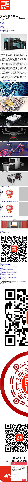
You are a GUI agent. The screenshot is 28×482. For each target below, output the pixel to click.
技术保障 (8, 274)
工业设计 (4, 272)
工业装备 (1, 269)
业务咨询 (1, 279)
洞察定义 (1, 272)
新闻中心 (4, 30)
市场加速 (11, 272)
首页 (1, 30)
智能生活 (11, 269)
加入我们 (4, 279)
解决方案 (1, 274)
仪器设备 (8, 269)
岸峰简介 (1, 277)
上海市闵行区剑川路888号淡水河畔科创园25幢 (8, 267)
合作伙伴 (11, 277)
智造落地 (8, 272)
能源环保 (4, 269)
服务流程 (14, 272)
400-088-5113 (8, 264)
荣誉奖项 (8, 277)
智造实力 (4, 274)
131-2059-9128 (3, 264)
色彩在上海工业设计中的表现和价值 (9, 80)
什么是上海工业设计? (7, 78)
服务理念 (4, 277)
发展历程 (14, 277)
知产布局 (11, 274)
